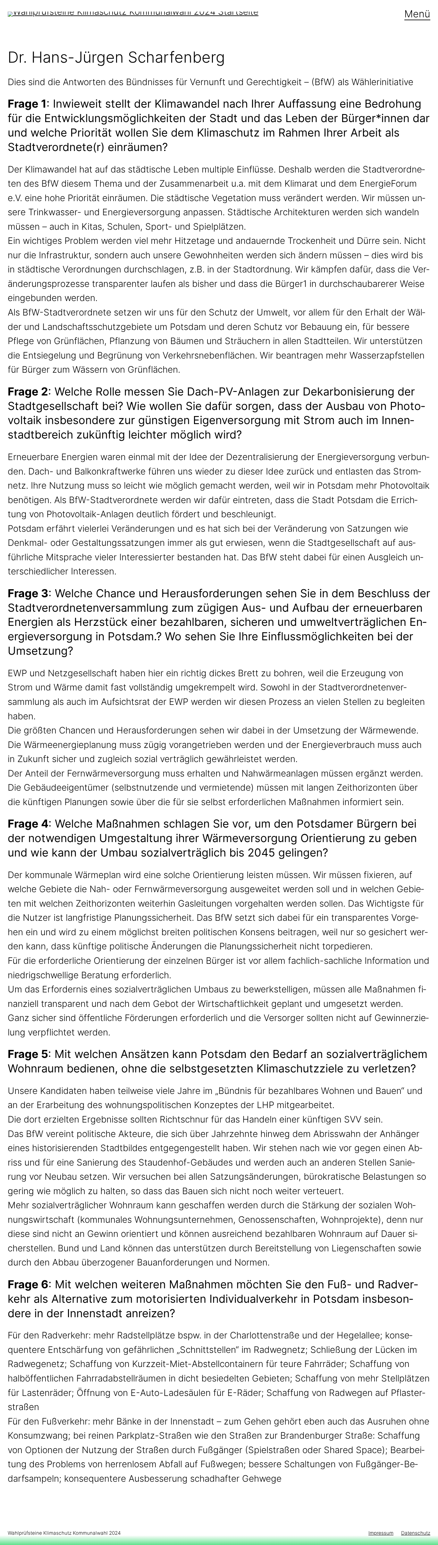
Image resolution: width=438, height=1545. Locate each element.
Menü (417, 14)
